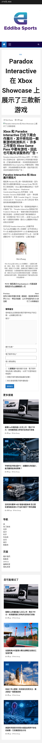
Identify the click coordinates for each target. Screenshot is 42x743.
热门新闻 (6, 527)
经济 (5, 532)
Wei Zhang (9, 120)
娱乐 (5, 542)
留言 (7, 318)
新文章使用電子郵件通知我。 (18, 381)
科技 (20, 54)
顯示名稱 (9, 347)
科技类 (5, 537)
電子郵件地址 (11, 354)
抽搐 (14, 229)
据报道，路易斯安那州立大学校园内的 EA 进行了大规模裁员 (30, 297)
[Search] (38, 44)
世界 (5, 529)
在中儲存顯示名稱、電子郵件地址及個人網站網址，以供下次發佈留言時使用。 (21, 371)
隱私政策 (6, 567)
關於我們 (6, 556)
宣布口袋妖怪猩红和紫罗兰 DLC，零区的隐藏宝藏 (12, 297)
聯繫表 (5, 545)
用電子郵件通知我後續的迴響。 (19, 377)
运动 (5, 540)
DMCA (6, 562)
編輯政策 (6, 564)
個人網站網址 (10, 361)
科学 (5, 534)
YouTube (6, 229)
